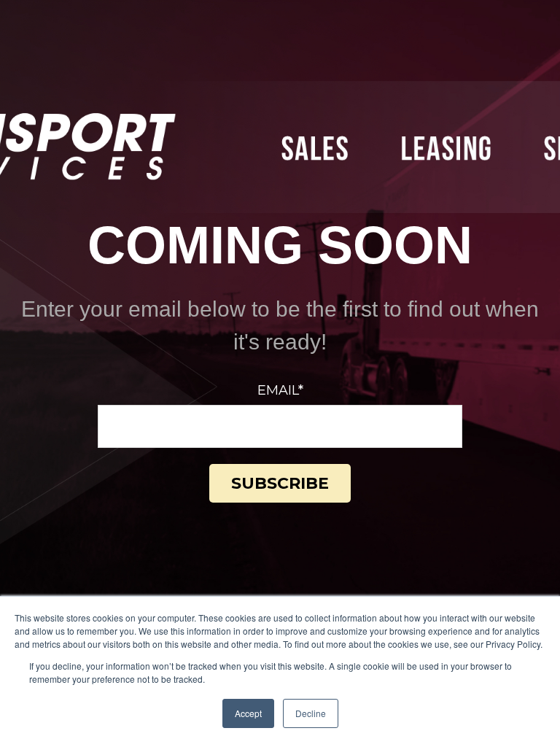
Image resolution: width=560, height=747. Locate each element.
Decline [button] (310, 713)
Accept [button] (248, 713)
